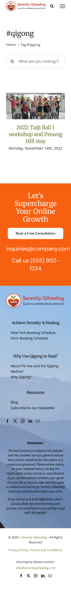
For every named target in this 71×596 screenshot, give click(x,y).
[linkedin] (30, 421)
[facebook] (7, 421)
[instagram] (23, 421)
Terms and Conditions (46, 550)
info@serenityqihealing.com (35, 568)
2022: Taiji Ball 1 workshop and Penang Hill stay (35, 134)
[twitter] (15, 421)
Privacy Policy (18, 550)
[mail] (38, 421)
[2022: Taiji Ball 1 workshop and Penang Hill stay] (35, 106)
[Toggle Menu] (62, 6)
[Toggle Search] (52, 6)
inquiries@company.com (38, 248)
